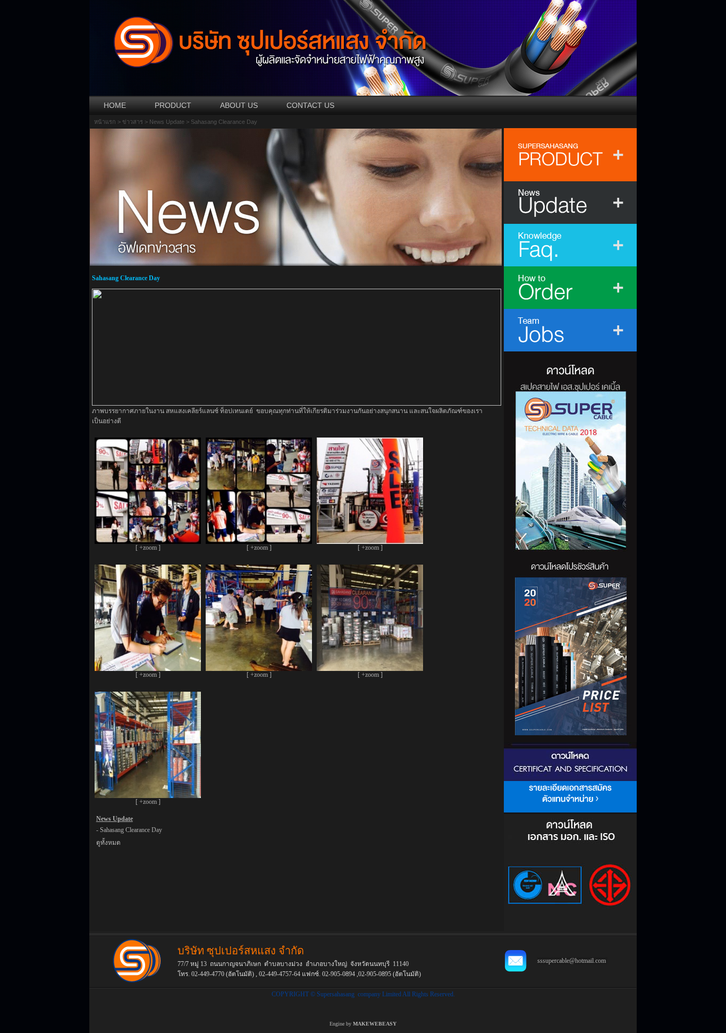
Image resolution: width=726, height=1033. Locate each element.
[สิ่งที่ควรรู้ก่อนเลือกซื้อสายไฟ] (570, 245)
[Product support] (570, 830)
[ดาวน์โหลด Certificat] (570, 886)
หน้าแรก (105, 122)
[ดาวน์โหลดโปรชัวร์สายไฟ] (570, 647)
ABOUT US (239, 105)
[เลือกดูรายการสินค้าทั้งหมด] (570, 154)
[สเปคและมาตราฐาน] (570, 761)
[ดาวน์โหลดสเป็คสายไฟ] (570, 452)
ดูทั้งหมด (108, 842)
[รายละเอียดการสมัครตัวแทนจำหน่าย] (570, 797)
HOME (115, 105)
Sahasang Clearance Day (131, 830)
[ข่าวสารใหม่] (570, 202)
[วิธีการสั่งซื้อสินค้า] (570, 287)
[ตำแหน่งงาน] (570, 330)
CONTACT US (310, 105)
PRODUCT (173, 105)
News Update (166, 122)
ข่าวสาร (132, 122)
